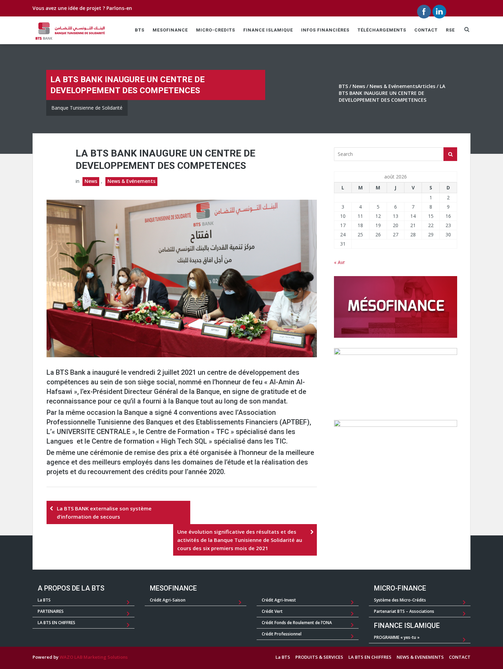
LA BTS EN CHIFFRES (56, 622)
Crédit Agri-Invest (279, 600)
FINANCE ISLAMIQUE (268, 30)
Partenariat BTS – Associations (404, 611)
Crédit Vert (272, 611)
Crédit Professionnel (281, 634)
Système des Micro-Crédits (400, 600)
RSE (450, 30)
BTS (139, 30)
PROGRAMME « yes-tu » (397, 637)
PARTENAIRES (51, 611)
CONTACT (426, 30)
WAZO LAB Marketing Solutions (94, 657)
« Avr (339, 262)
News (358, 86)
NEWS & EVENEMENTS (420, 657)
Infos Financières (325, 30)
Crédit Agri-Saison (167, 600)
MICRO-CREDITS (215, 30)
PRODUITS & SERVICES (319, 657)
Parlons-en (119, 8)
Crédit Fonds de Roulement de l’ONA (297, 622)
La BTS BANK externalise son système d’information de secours (104, 512)
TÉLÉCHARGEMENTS (382, 30)
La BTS (44, 600)
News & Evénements (393, 86)
